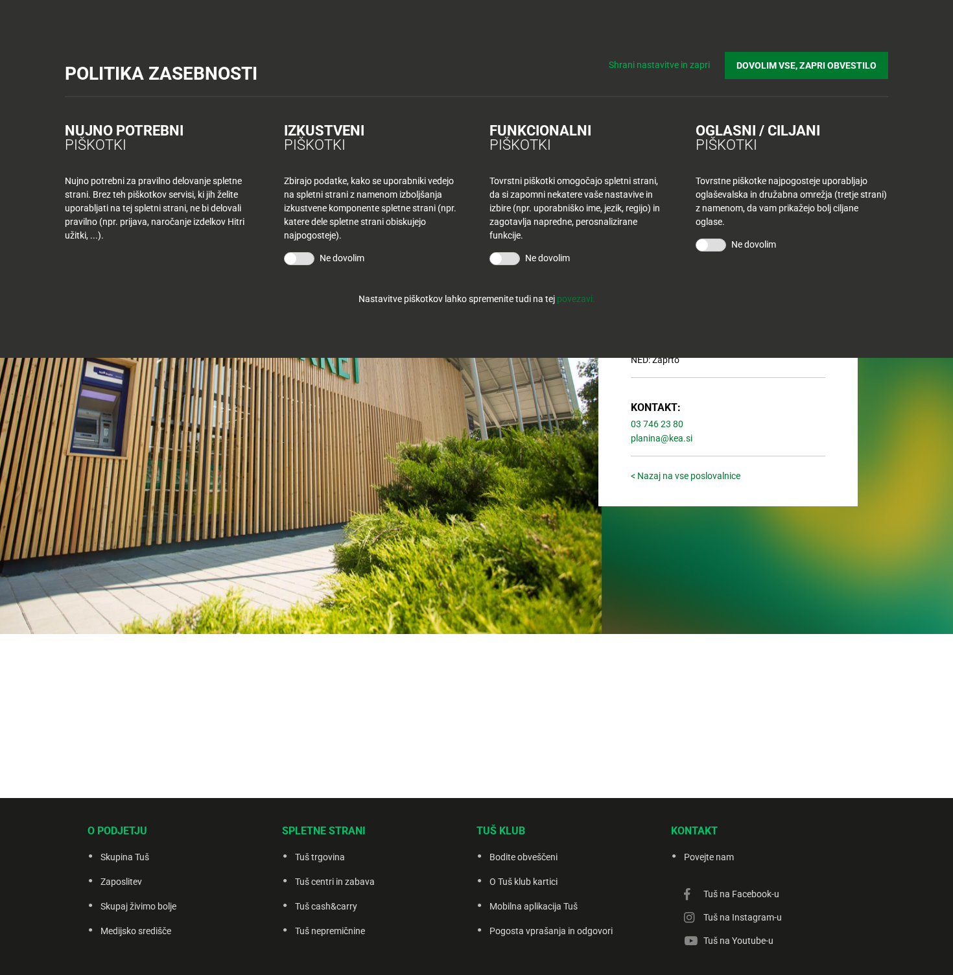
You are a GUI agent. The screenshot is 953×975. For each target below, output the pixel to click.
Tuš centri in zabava (335, 881)
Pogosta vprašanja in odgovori (551, 931)
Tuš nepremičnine (330, 931)
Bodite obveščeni (523, 857)
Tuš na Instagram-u (742, 917)
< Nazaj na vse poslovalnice (685, 476)
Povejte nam (709, 857)
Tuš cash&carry (326, 906)
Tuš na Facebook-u (741, 894)
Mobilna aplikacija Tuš (533, 906)
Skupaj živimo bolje (138, 906)
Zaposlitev (121, 881)
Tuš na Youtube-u (738, 940)
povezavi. (576, 299)
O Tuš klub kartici (523, 881)
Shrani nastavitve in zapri (659, 65)
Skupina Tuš (124, 857)
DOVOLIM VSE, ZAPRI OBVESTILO (806, 65)
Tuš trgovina (320, 857)
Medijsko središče (135, 931)
